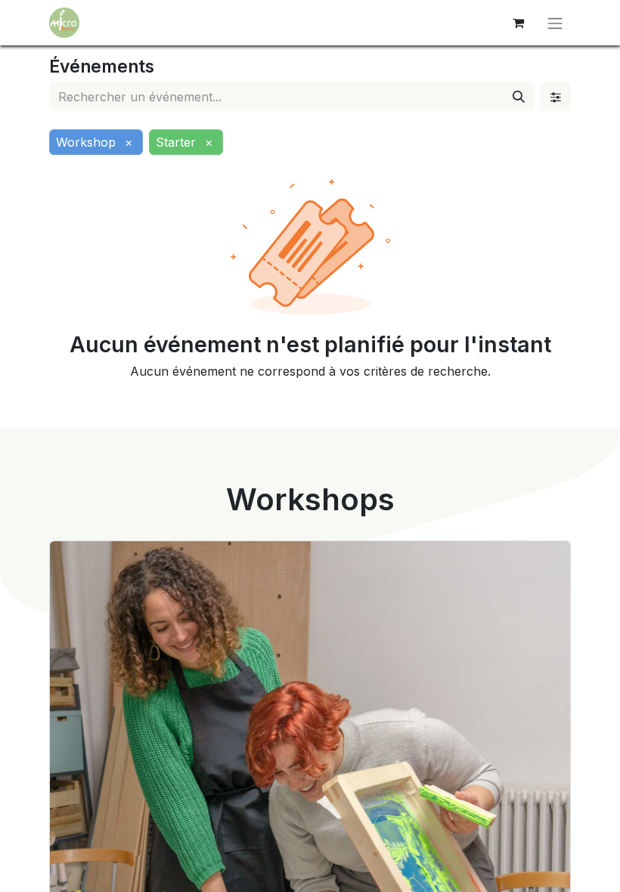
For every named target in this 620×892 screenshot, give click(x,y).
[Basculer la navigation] (555, 22)
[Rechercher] (519, 96)
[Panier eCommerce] (518, 23)
